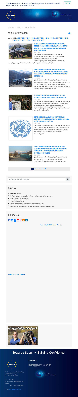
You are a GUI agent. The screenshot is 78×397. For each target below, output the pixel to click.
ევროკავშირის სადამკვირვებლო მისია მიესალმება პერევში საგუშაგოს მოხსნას (50, 96)
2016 (52, 38)
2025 (38, 40)
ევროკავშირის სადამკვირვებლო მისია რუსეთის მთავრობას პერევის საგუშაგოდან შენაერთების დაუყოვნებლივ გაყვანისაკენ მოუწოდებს (51, 73)
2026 (42, 40)
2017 (56, 38)
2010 (23, 38)
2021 (19, 40)
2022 (23, 40)
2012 (33, 38)
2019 (66, 38)
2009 (19, 38)
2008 (14, 38)
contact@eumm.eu (15, 389)
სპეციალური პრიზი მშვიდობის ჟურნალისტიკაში (27, 204)
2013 (37, 38)
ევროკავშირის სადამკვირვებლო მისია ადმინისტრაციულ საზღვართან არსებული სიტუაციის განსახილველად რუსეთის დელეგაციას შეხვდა (50, 150)
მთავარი (11, 28)
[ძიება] (68, 179)
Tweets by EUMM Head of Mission (51, 225)
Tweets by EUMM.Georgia (16, 274)
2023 (28, 40)
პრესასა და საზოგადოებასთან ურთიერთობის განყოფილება (31, 196)
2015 (47, 38)
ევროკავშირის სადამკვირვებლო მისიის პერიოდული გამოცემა (32, 206)
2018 (61, 38)
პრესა (19, 28)
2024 (33, 40)
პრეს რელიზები (30, 28)
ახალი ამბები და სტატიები (19, 199)
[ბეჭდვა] (69, 33)
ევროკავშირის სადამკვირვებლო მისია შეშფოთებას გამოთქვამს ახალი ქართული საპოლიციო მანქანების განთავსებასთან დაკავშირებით (50, 47)
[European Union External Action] (45, 374)
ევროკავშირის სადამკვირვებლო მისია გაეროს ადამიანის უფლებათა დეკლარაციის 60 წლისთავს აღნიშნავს (51, 119)
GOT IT (67, 3)
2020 (14, 40)
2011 (28, 38)
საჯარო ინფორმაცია (17, 201)
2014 (42, 38)
